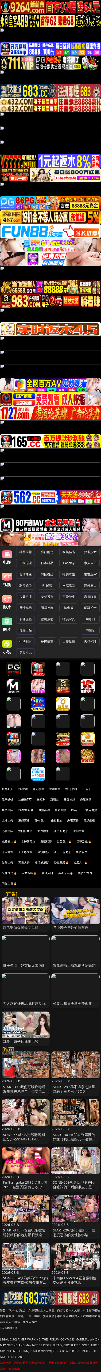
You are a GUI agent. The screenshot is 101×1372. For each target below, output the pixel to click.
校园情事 (47, 641)
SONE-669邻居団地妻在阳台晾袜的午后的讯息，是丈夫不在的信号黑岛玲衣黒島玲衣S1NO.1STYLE (74, 1189)
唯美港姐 (68, 574)
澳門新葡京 (61, 831)
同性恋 (90, 630)
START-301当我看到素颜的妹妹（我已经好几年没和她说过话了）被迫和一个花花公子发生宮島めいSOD (74, 1141)
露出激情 (47, 619)
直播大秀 (24, 862)
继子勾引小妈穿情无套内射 (24, 965)
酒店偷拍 (91, 810)
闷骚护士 (90, 608)
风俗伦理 (90, 641)
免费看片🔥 (9, 841)
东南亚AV (90, 574)
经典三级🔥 (61, 862)
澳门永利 (71, 789)
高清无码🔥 (65, 873)
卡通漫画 (25, 619)
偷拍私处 (56, 820)
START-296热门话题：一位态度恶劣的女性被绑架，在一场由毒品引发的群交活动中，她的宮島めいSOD (74, 1237)
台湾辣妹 (25, 574)
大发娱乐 (43, 831)
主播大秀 (7, 820)
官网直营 (55, 789)
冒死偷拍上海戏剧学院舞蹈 (74, 965)
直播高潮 (44, 810)
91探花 (47, 585)
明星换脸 (47, 608)
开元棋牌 (38, 789)
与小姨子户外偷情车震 (71, 927)
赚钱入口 (47, 873)
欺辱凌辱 (25, 585)
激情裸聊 (46, 841)
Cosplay (68, 563)
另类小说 (25, 652)
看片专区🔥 (29, 873)
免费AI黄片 (85, 873)
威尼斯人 (7, 789)
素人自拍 (90, 563)
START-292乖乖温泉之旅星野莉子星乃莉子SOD (74, 1088)
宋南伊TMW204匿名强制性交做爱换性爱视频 (74, 1280)
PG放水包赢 (26, 810)
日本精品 (47, 563)
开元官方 (7, 852)
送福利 (41, 799)
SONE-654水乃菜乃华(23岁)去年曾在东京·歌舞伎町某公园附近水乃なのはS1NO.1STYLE (25, 1285)
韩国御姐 (47, 574)
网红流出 (68, 585)
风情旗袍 (25, 608)
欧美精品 (68, 552)
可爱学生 (68, 597)
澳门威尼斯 (42, 862)
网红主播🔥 (9, 883)
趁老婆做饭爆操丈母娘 (21, 927)
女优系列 (47, 597)
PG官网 (23, 789)
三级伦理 (25, 563)
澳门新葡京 (25, 831)
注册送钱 (7, 799)
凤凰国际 (7, 810)
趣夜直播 (73, 820)
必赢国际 (86, 799)
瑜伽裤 (68, 608)
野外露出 (90, 585)
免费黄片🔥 (64, 841)
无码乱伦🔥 (84, 841)
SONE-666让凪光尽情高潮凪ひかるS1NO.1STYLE (24, 1136)
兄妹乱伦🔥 (9, 873)
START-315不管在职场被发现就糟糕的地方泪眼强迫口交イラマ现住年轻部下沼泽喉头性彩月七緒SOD (24, 1237)
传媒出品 (25, 630)
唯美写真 (68, 619)
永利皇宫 (79, 831)
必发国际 (7, 831)
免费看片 (81, 852)
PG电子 (86, 789)
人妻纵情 (68, 641)
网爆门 (90, 619)
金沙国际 (43, 852)
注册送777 (25, 799)
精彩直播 (60, 810)
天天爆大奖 (25, 852)
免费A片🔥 (81, 862)
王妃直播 (24, 820)
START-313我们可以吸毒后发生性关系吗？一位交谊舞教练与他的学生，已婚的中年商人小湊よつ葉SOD (24, 1093)
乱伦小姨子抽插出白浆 (21, 1041)
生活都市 (25, 641)
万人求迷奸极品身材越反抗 (24, 1003)
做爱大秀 (7, 862)
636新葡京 (28, 841)
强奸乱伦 (47, 552)
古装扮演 (25, 597)
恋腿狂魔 (90, 597)
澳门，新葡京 (62, 852)
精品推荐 (25, 552)
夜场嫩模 (89, 820)
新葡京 (54, 799)
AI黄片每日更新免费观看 (72, 1003)
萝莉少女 (90, 552)
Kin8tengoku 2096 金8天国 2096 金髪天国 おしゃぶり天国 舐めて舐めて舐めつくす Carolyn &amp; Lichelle (25, 1189)
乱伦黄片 (40, 820)
